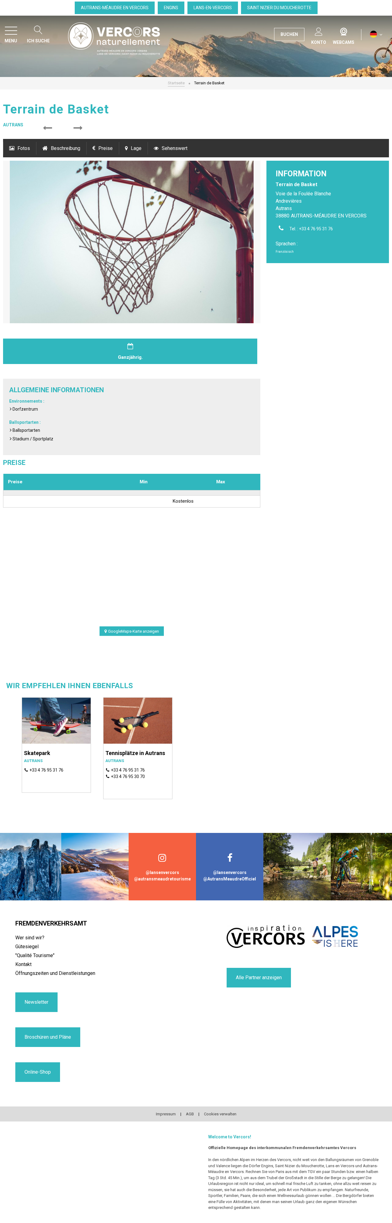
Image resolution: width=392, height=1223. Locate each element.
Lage (136, 148)
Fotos (23, 148)
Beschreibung (65, 148)
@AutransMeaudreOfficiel (229, 878)
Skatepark (37, 753)
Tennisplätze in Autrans (135, 753)
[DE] (376, 34)
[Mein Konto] (318, 30)
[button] (47, 128)
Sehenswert (174, 148)
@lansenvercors (162, 872)
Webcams (343, 30)
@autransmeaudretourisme (162, 878)
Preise (105, 148)
